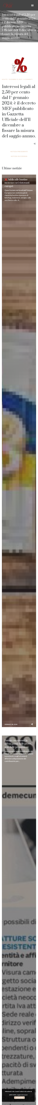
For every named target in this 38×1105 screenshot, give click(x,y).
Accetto (19, 1098)
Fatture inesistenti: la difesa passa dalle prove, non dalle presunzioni (18, 744)
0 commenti (28, 79)
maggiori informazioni (22, 1094)
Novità (4, 79)
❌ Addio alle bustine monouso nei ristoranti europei (17, 183)
